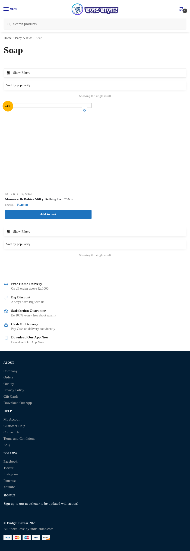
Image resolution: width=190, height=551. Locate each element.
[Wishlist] (84, 110)
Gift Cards (10, 396)
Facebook (10, 461)
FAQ (6, 445)
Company (10, 371)
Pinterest (9, 481)
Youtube (9, 487)
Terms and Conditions (19, 438)
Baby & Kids (23, 38)
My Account (12, 419)
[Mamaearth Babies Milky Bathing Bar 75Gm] (48, 146)
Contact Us (11, 432)
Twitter (8, 468)
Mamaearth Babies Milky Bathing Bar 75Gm (39, 199)
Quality (8, 384)
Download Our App (17, 403)
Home (8, 38)
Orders (8, 377)
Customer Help (14, 426)
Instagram (10, 474)
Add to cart (48, 214)
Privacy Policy (13, 390)
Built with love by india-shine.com (28, 529)
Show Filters (21, 72)
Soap (28, 194)
